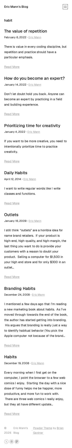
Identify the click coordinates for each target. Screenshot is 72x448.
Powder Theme (42, 428)
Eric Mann (34, 37)
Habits (10, 357)
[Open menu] (65, 6)
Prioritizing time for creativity (32, 125)
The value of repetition (25, 31)
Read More (12, 67)
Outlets (11, 215)
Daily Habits (15, 173)
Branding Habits (19, 288)
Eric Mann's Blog (16, 7)
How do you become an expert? (34, 78)
